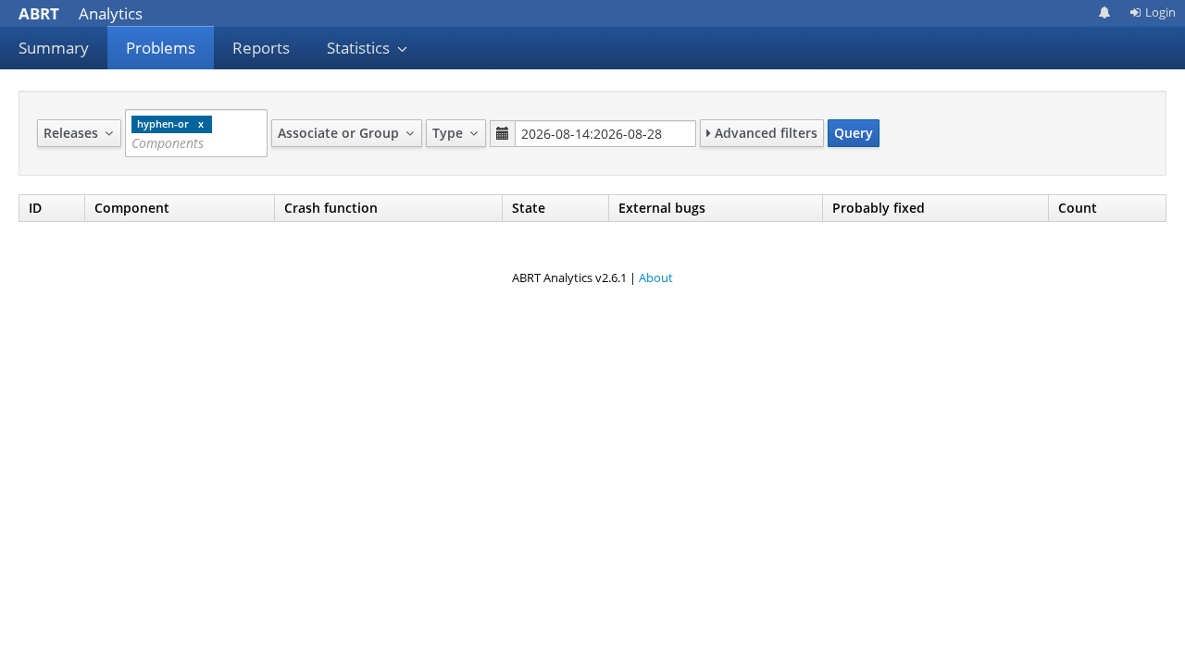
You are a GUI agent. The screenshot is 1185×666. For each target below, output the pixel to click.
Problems (160, 47)
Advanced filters (764, 133)
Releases (73, 133)
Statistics (360, 47)
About (656, 277)
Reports (261, 47)
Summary (54, 47)
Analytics (81, 13)
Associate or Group (340, 133)
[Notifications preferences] (1105, 12)
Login (1160, 12)
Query (853, 133)
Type (449, 133)
